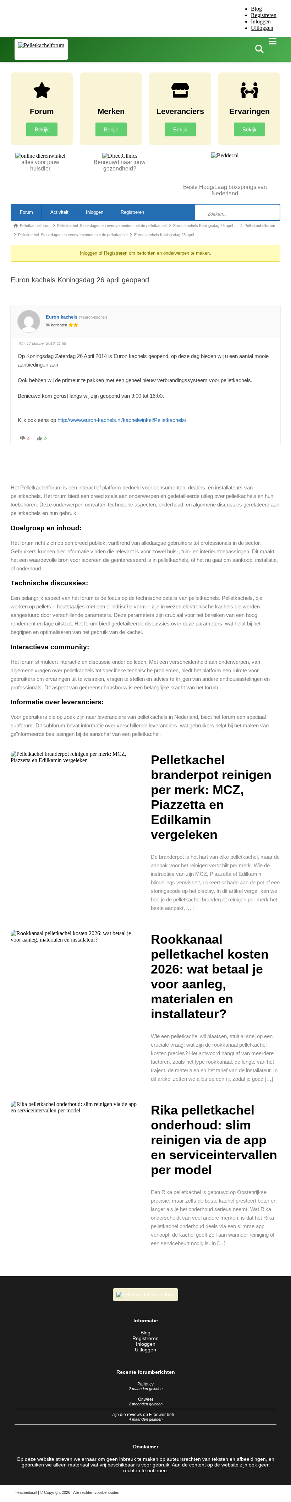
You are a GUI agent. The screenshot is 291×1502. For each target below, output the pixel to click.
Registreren (263, 15)
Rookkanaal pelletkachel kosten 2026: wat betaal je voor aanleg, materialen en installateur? (210, 976)
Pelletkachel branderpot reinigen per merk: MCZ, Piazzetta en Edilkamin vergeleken (211, 797)
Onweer (145, 1399)
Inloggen (261, 21)
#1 (21, 343)
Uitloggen (262, 28)
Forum (26, 212)
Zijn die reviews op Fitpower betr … (146, 1414)
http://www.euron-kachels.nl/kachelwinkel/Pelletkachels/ (121, 420)
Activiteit (59, 212)
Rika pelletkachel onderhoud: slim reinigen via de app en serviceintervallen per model (214, 1140)
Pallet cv (145, 1384)
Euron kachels (61, 317)
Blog (256, 9)
